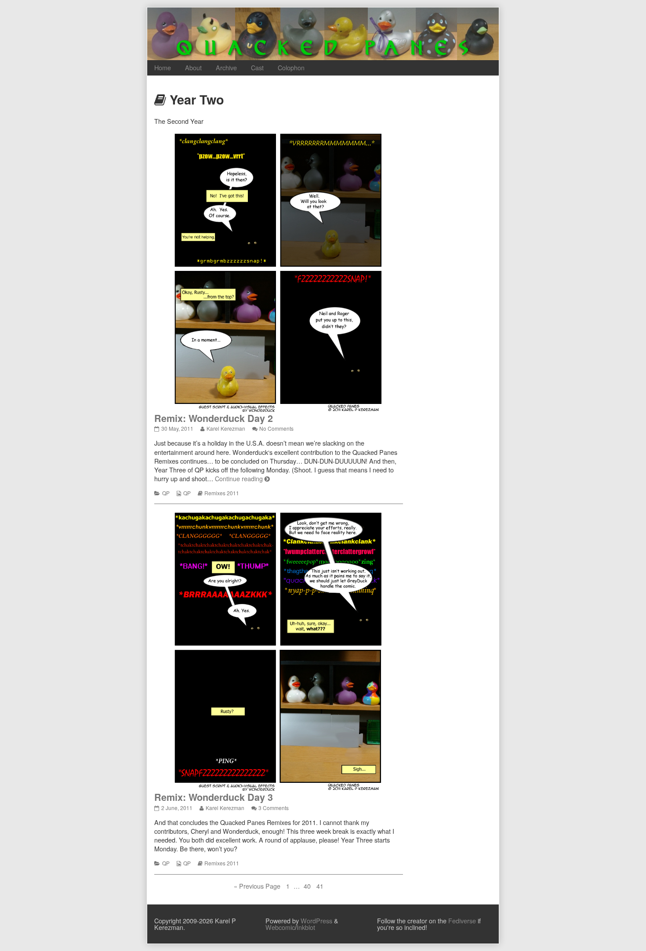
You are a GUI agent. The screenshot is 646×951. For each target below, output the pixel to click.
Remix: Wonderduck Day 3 (213, 797)
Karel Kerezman (225, 428)
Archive (226, 67)
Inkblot (306, 927)
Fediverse (462, 920)
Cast (257, 67)
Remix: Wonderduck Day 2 (213, 418)
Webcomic (280, 927)
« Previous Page (257, 886)
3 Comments (273, 807)
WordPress (316, 920)
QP (166, 493)
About (193, 67)
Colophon (291, 67)
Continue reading (242, 478)
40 (308, 886)
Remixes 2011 (221, 493)
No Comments (276, 428)
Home (162, 67)
